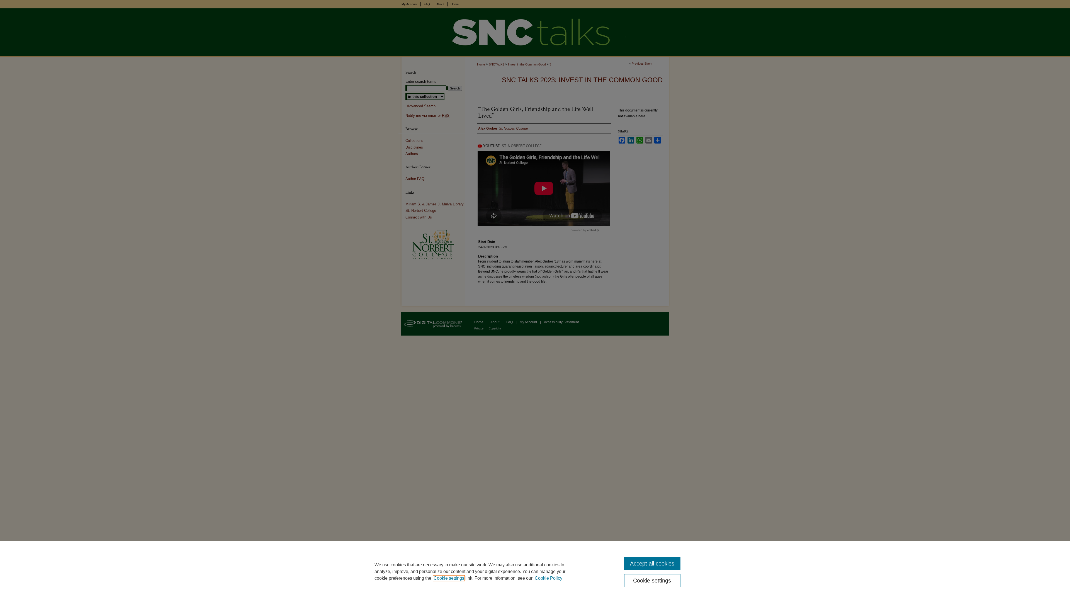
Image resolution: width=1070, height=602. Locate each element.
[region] (535, 571)
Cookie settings (449, 578)
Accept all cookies (652, 563)
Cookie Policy (548, 578)
